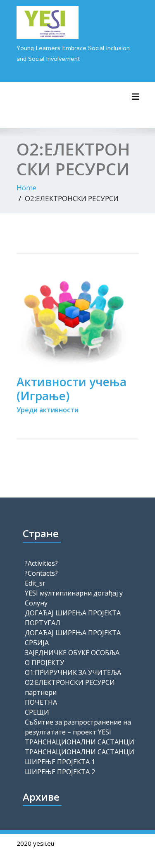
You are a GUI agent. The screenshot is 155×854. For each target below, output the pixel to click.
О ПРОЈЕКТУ (44, 662)
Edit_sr (35, 583)
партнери (41, 692)
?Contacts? (41, 573)
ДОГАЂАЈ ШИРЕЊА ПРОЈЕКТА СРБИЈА (73, 637)
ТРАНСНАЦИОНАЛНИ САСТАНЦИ (79, 741)
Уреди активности (48, 409)
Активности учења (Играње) (71, 389)
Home (26, 187)
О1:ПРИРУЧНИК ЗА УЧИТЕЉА (73, 672)
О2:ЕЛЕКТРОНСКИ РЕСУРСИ (70, 682)
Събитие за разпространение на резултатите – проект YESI (78, 727)
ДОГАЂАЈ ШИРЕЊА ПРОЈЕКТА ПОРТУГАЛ (73, 617)
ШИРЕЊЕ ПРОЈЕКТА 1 (60, 761)
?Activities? (41, 563)
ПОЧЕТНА (41, 702)
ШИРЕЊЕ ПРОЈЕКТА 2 (60, 771)
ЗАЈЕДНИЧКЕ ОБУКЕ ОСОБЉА (72, 652)
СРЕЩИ (37, 712)
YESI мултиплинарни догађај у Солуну (74, 598)
